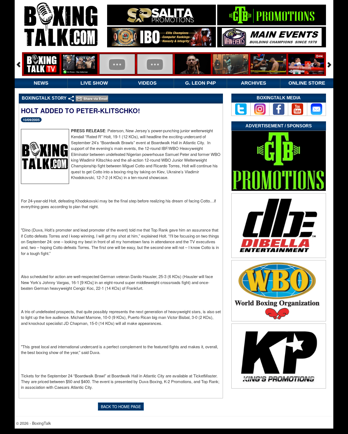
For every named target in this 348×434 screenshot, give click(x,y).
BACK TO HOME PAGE (121, 406)
